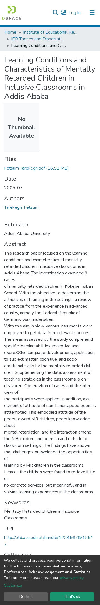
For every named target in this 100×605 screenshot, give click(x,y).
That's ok (72, 596)
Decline (26, 596)
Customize (13, 585)
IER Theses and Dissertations (39, 39)
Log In (75, 13)
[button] (63, 12)
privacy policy (71, 577)
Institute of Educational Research (51, 32)
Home (10, 32)
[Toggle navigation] (92, 12)
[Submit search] (55, 12)
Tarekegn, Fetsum (21, 207)
